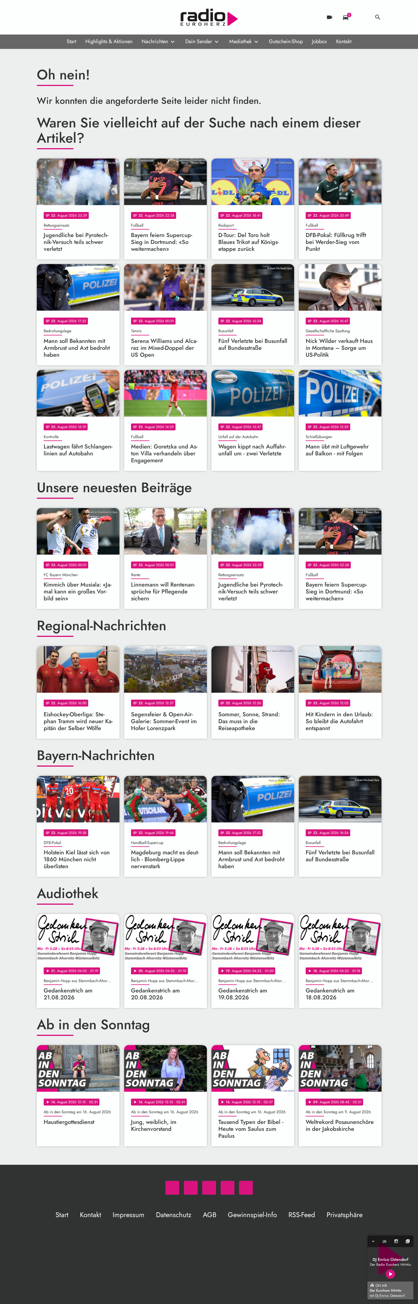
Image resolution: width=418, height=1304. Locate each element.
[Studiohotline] (88, 17)
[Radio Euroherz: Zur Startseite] (209, 17)
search (377, 17)
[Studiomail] (77, 17)
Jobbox (319, 41)
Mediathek (240, 41)
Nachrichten (155, 41)
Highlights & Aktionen (108, 41)
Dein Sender (198, 41)
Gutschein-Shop (286, 41)
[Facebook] (54, 17)
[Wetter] (361, 17)
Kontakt (343, 41)
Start (71, 41)
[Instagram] (65, 17)
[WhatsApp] (42, 17)
